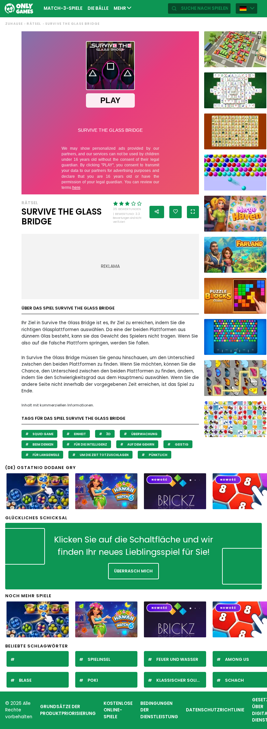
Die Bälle (98, 8)
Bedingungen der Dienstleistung (159, 710)
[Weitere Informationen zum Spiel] (259, 61)
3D (108, 434)
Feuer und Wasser (177, 659)
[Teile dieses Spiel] (156, 212)
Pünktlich (157, 455)
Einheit (79, 434)
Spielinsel (99, 659)
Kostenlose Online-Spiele (118, 710)
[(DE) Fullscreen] (193, 212)
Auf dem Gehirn (140, 444)
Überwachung (144, 434)
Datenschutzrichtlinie (215, 710)
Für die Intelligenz (90, 444)
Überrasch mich (133, 571)
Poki (93, 680)
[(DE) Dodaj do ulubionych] (175, 212)
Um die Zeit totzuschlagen (104, 455)
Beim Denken (42, 444)
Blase (25, 680)
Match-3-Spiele (63, 8)
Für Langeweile (45, 455)
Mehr (120, 8)
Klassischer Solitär (181, 680)
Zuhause (14, 24)
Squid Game (42, 434)
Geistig (181, 444)
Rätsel (34, 24)
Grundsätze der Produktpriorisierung (68, 710)
